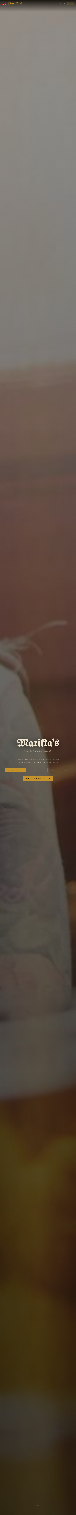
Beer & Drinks (37, 770)
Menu (3, 9)
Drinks (8, 9)
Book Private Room (59, 770)
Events (21, 9)
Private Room (62, 3)
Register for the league (37, 778)
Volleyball (14, 9)
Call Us (71, 3)
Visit (26, 9)
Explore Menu (14, 770)
